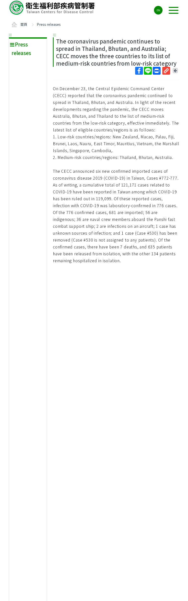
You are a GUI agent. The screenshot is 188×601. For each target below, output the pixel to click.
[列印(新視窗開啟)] (156, 71)
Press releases (49, 24)
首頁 (23, 24)
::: (10, 34)
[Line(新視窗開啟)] (147, 71)
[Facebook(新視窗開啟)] (139, 71)
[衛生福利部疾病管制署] (53, 7)
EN (158, 10)
